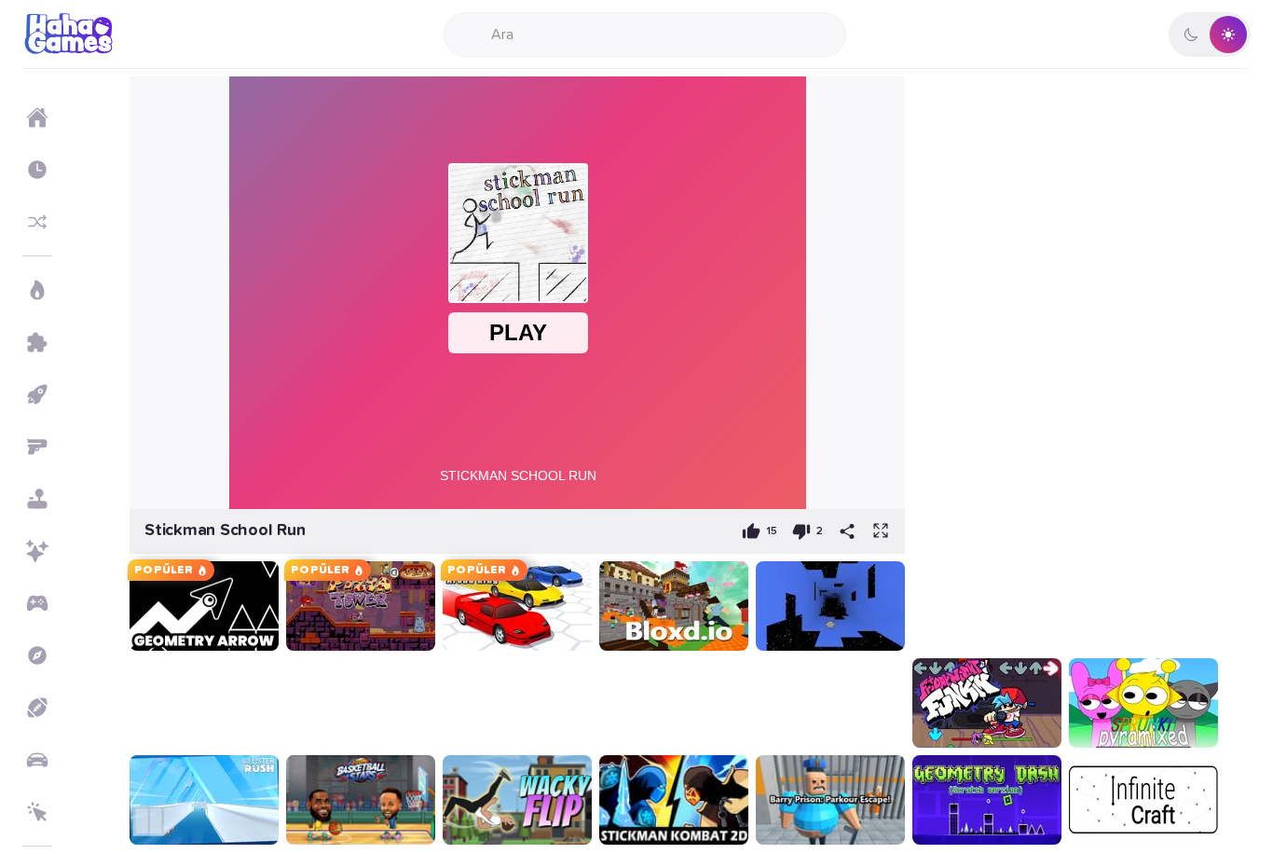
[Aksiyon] (37, 290)
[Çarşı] (37, 394)
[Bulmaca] (37, 342)
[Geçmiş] (37, 170)
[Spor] (37, 708)
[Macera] (37, 655)
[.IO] (37, 603)
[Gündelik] (37, 499)
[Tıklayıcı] (37, 812)
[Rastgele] (37, 222)
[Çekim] (37, 446)
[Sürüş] (37, 760)
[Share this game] (847, 531)
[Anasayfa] (37, 117)
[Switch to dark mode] (1210, 34)
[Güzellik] (37, 551)
